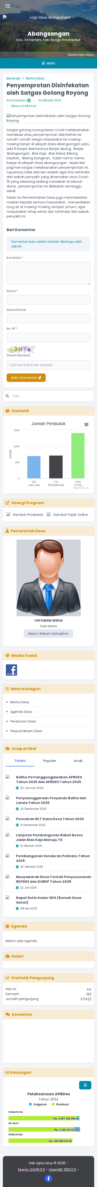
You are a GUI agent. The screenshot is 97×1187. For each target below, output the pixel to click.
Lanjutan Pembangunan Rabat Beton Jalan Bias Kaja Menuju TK (49, 837)
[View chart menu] (86, 424)
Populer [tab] (49, 760)
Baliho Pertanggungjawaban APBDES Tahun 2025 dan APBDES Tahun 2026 (49, 779)
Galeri (17, 956)
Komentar (15, 258)
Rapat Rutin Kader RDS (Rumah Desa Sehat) (48, 900)
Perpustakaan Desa (26, 731)
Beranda (13, 78)
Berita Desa (35, 78)
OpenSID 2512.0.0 (62, 1169)
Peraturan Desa (23, 721)
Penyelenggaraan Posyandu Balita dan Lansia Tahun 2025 (51, 800)
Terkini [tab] (19, 760)
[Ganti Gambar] (18, 355)
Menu (50, 63)
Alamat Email (16, 310)
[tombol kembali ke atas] (87, 1177)
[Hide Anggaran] (38, 1104)
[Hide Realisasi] (60, 1104)
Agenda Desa (21, 711)
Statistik (20, 411)
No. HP (12, 329)
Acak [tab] (78, 760)
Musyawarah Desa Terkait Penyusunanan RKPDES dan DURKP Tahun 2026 (53, 879)
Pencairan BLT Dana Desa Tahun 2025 (50, 819)
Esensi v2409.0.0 (31, 1169)
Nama (12, 291)
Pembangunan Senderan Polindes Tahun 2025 (53, 858)
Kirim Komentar (24, 377)
